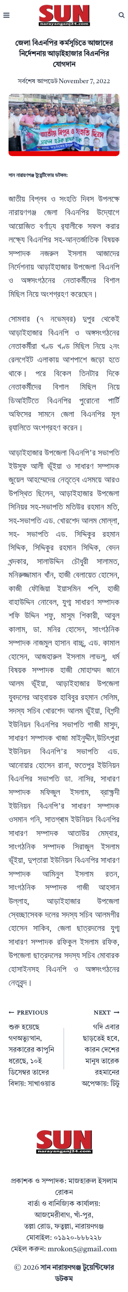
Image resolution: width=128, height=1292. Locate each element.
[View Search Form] (121, 15)
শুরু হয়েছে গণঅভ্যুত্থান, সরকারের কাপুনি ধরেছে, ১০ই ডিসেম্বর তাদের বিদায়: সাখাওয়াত (32, 1049)
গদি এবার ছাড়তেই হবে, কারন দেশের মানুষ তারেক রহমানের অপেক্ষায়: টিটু (100, 1049)
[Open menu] (6, 15)
